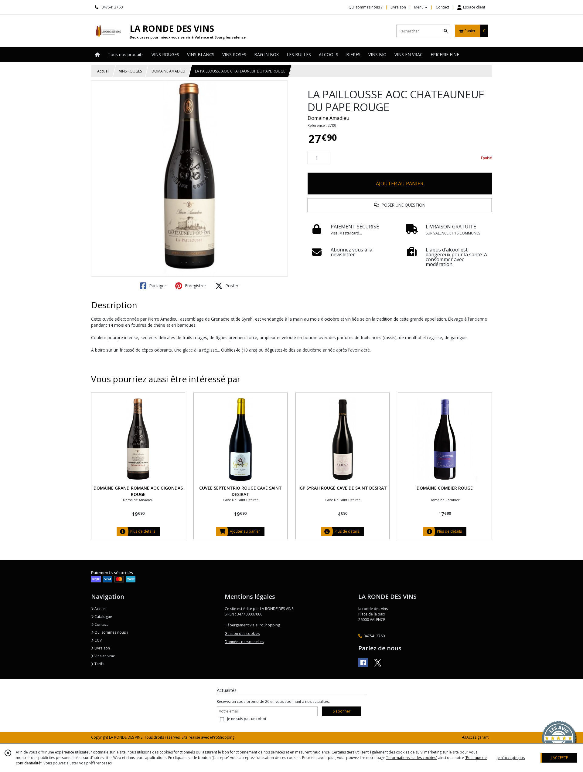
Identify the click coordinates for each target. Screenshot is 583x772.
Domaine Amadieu (328, 118)
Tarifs (99, 663)
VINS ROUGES (130, 71)
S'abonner (341, 711)
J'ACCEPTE (559, 757)
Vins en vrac (104, 656)
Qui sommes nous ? (111, 632)
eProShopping (222, 737)
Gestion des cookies (242, 633)
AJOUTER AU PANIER (399, 183)
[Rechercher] (446, 31)
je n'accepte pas (511, 757)
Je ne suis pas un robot (246, 718)
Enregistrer (195, 285)
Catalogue (103, 616)
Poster (231, 285)
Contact (442, 7)
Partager (157, 285)
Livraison (102, 648)
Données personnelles (244, 641)
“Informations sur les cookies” (411, 757)
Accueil (103, 71)
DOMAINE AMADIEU (168, 71)
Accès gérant (477, 737)
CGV (98, 640)
